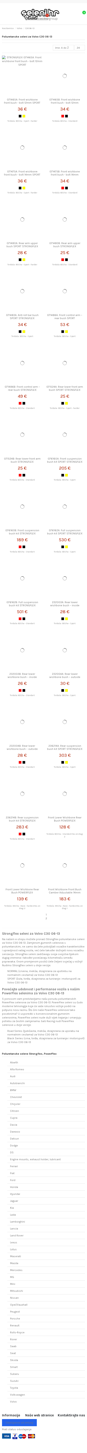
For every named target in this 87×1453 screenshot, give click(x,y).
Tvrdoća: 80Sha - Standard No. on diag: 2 (64, 835)
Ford (12, 1180)
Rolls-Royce (17, 1332)
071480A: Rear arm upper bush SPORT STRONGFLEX (22, 245)
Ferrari (14, 1166)
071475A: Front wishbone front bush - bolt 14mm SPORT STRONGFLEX (22, 175)
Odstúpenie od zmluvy (19, 1422)
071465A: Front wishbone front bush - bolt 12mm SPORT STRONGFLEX (22, 103)
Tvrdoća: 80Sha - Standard (64, 121)
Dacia (13, 1124)
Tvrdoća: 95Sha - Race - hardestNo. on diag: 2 (22, 907)
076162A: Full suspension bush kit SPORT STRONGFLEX (65, 532)
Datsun (14, 1138)
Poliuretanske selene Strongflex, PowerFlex (29, 1053)
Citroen (14, 1110)
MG (12, 1277)
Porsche (15, 1318)
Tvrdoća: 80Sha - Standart (22, 408)
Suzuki (14, 1380)
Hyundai (15, 1194)
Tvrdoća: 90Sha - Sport (22, 336)
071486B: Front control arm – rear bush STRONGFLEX (22, 388)
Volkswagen (17, 1394)
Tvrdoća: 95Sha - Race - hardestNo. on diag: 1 (65, 907)
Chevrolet (16, 1097)
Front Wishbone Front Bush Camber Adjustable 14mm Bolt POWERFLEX (64, 892)
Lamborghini (17, 1221)
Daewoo (15, 1131)
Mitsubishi (16, 1290)
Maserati (15, 1256)
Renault (14, 1325)
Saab (13, 1346)
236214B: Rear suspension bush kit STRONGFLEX (22, 819)
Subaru (14, 1374)
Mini (12, 1284)
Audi (12, 1076)
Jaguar (14, 1200)
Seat (13, 1353)
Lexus (13, 1242)
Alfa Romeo (17, 1069)
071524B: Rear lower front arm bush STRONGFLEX (22, 460)
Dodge (14, 1145)
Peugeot (15, 1311)
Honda (14, 1187)
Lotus (13, 1249)
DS (12, 1152)
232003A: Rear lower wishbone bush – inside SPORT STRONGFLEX (64, 605)
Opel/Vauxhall (18, 1304)
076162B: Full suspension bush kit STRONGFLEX (22, 604)
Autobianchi (17, 1083)
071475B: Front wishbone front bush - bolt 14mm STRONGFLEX (65, 175)
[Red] (62, 116)
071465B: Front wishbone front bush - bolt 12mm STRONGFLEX (64, 103)
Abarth (14, 1062)
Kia (12, 1207)
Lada (13, 1214)
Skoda (14, 1360)
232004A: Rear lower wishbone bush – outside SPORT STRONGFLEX (64, 677)
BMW (13, 1090)
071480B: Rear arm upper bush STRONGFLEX (64, 245)
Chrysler (15, 1104)
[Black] (20, 116)
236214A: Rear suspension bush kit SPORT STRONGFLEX (65, 747)
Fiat (12, 1173)
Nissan (14, 1297)
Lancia (14, 1228)
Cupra (13, 1117)
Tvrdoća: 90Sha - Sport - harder (22, 121)
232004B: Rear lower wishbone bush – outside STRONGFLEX (22, 749)
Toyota (14, 1387)
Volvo (13, 1401)
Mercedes (16, 1270)
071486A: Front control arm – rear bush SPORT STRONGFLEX (64, 318)
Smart (14, 1367)
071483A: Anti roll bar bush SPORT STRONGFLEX (22, 317)
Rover (13, 1339)
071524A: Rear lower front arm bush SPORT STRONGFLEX (64, 388)
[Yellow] (24, 116)
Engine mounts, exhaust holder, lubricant (35, 1159)
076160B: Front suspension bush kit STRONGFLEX (22, 532)
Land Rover (16, 1235)
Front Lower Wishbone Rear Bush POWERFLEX (64, 819)
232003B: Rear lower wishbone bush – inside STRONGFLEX (22, 677)
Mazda (14, 1263)
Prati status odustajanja (16, 1429)
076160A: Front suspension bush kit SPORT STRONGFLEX (65, 460)
